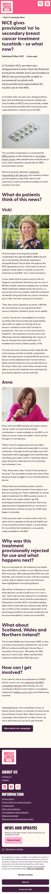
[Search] (40, 3)
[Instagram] (18, 787)
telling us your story (23, 692)
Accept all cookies (25, 889)
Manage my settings (14, 849)
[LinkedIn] (4, 787)
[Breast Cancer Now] (25, 757)
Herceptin (24, 455)
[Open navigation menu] (47, 3)
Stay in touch (13, 840)
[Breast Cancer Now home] (7, 7)
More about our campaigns (17, 728)
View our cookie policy (35, 869)
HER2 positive (8, 156)
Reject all (25, 882)
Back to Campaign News (14, 17)
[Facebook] (11, 787)
